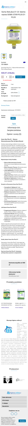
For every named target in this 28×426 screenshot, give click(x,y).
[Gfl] (20, 380)
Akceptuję (22, 420)
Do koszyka (19, 76)
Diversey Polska (5, 105)
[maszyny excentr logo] (7, 380)
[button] (25, 2)
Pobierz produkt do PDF (10, 100)
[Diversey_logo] (24, 62)
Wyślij (13, 118)
